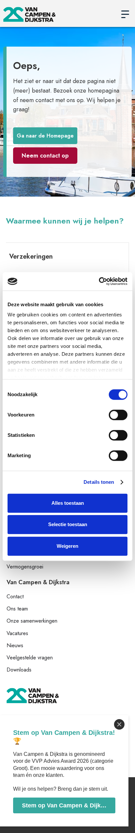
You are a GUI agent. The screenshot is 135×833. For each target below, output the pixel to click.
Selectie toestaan (67, 524)
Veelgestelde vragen (30, 657)
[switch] (118, 415)
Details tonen (99, 482)
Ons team (17, 609)
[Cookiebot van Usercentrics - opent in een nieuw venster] (98, 281)
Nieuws (15, 645)
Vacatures (17, 633)
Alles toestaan (67, 503)
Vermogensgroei (25, 567)
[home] (59, 14)
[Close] (119, 724)
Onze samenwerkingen (32, 621)
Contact (15, 596)
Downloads (19, 670)
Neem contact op (45, 155)
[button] (125, 14)
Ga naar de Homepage (45, 135)
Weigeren (67, 546)
